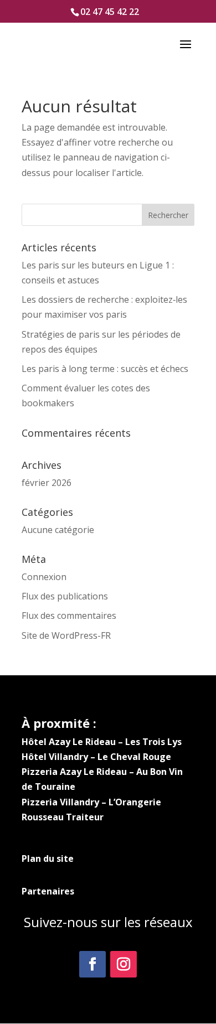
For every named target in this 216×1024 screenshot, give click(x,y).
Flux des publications (65, 596)
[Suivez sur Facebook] (92, 964)
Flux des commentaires (69, 615)
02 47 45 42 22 (109, 12)
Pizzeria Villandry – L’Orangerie (91, 802)
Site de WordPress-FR (66, 635)
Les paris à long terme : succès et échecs (105, 369)
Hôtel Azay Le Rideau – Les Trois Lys (102, 742)
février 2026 (46, 483)
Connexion (44, 577)
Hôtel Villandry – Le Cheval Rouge (96, 757)
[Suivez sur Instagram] (123, 964)
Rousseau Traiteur (63, 817)
